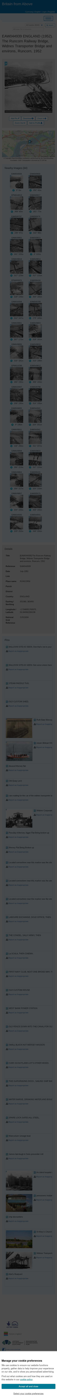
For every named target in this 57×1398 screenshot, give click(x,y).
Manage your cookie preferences (22, 1360)
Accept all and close (28, 1386)
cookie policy (26, 1379)
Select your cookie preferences (28, 1393)
